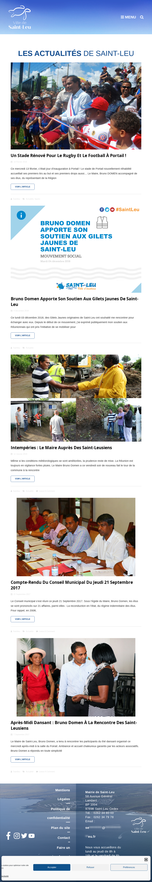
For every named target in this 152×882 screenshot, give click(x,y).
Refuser (90, 867)
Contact (64, 838)
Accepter (52, 867)
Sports (37, 199)
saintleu (16, 199)
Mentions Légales (62, 794)
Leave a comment (47, 491)
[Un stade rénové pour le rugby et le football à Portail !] (76, 105)
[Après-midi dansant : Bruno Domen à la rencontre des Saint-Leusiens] (76, 677)
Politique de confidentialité (58, 813)
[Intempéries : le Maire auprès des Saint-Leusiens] (76, 398)
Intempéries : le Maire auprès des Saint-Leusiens (61, 447)
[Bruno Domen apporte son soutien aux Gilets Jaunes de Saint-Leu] (76, 249)
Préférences (129, 867)
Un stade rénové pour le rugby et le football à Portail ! (68, 155)
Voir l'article (25, 188)
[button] (146, 859)
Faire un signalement (60, 852)
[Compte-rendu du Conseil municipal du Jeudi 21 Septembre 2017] (76, 537)
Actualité (29, 199)
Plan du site (60, 828)
